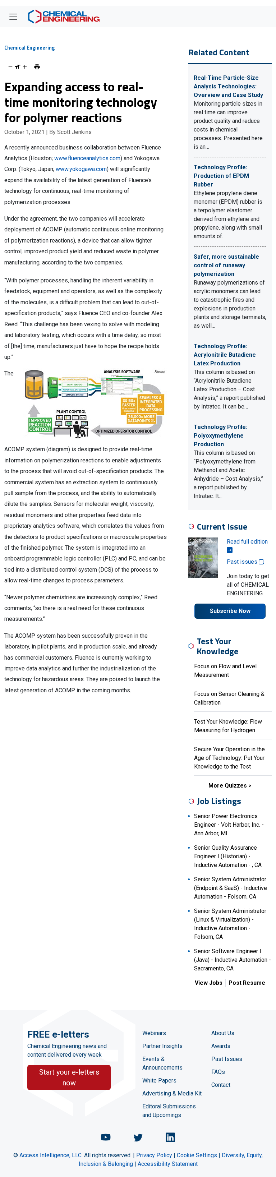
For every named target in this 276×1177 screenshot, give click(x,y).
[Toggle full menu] (13, 16)
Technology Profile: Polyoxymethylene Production (220, 436)
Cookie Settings (197, 1155)
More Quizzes (227, 785)
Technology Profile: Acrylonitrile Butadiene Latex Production (225, 355)
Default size (17, 67)
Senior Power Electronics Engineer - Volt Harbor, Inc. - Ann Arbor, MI (229, 825)
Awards (220, 1046)
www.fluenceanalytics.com (87, 158)
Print (37, 67)
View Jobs (208, 982)
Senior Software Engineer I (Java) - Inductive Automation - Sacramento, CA (232, 960)
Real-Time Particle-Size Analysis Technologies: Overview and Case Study (228, 86)
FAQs (218, 1071)
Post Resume (247, 982)
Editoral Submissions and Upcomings (169, 1110)
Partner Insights (162, 1046)
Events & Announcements (162, 1063)
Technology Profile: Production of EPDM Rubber (221, 176)
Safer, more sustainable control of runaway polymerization (226, 265)
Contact (220, 1084)
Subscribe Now (230, 611)
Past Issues (226, 1059)
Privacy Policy (154, 1155)
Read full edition (247, 541)
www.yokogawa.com (81, 169)
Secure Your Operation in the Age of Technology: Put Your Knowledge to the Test (229, 758)
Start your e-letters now (69, 1077)
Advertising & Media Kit (172, 1093)
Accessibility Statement (168, 1163)
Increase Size (25, 67)
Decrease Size (10, 67)
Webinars (154, 1033)
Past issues (243, 561)
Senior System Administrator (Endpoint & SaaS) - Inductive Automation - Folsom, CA (230, 888)
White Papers (159, 1080)
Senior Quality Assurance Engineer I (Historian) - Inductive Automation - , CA (228, 856)
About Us (222, 1033)
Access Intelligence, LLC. (51, 1155)
